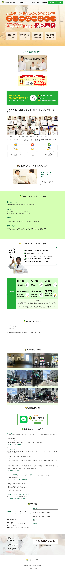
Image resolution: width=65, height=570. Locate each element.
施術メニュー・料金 (24, 2)
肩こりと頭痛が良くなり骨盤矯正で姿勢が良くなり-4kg (44, 512)
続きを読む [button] (15, 155)
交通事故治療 (32, 2)
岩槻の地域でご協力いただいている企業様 (41, 516)
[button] (57, 151)
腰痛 (34, 520)
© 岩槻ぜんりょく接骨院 (33, 568)
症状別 (38, 2)
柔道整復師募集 (44, 2)
